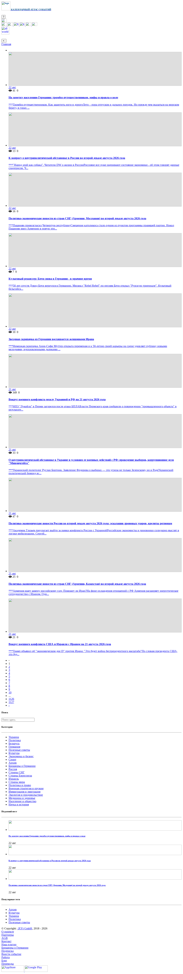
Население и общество (22, 801)
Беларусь (14, 743)
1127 (11, 702)
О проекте (7, 931)
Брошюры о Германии (22, 765)
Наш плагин (8, 944)
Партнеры (7, 934)
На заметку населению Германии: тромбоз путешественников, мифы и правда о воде (63, 97)
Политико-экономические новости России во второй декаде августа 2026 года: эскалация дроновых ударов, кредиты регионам (90, 523)
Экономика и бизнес (21, 756)
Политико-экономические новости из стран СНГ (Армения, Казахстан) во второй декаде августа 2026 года (77, 583)
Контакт (6, 941)
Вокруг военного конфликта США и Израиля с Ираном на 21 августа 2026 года (60, 644)
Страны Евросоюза (20, 775)
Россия (13, 769)
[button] (4, 21)
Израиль (14, 778)
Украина (14, 737)
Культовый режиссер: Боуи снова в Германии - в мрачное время (50, 278)
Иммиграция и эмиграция (24, 791)
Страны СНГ (16, 772)
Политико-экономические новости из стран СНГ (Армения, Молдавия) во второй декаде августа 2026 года (77, 218)
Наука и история (19, 804)
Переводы (7, 963)
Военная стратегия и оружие (26, 788)
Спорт (12, 759)
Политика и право (20, 785)
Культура (14, 753)
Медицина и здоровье (22, 798)
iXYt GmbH (24, 928)
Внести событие (11, 954)
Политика (15, 740)
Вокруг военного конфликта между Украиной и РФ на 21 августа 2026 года (57, 399)
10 (10, 692)
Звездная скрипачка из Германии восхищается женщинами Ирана (51, 339)
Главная (6, 44)
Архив (13, 762)
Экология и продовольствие (26, 794)
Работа (5, 957)
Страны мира (17, 782)
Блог (4, 960)
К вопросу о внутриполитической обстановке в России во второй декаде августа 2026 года (67, 157)
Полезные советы (19, 749)
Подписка (7, 950)
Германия (14, 746)
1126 (11, 698)
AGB (4, 938)
